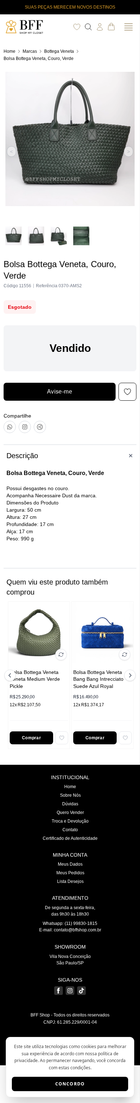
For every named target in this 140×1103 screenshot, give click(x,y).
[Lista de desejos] (77, 27)
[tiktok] (81, 990)
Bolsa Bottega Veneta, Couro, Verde (39, 58)
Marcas (30, 51)
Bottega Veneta (59, 51)
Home (9, 51)
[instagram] (70, 990)
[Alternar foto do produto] (61, 654)
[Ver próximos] (128, 675)
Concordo (70, 1084)
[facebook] (58, 990)
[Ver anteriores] (11, 675)
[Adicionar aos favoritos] (61, 737)
